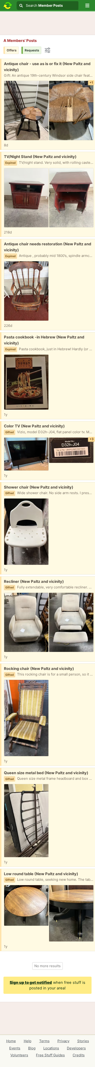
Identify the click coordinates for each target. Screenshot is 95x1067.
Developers (76, 1048)
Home (11, 1041)
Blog (32, 1048)
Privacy (63, 1041)
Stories (83, 1041)
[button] (87, 5)
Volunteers (19, 1055)
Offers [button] (12, 50)
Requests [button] (32, 50)
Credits (79, 1055)
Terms (44, 1041)
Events (14, 1048)
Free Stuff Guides (50, 1055)
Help (27, 1041)
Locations (51, 1048)
